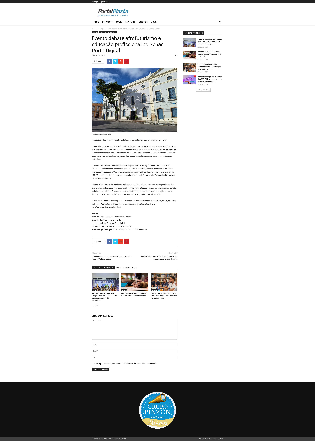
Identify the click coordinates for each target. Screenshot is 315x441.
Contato (220, 439)
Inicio (96, 22)
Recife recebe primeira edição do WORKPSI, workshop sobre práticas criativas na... (210, 79)
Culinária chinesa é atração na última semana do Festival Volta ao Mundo (111, 257)
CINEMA (124, 290)
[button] (220, 22)
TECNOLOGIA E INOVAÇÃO (108, 32)
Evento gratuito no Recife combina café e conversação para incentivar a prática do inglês (164, 295)
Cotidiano (130, 22)
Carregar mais (202, 90)
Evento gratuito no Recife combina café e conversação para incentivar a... (209, 66)
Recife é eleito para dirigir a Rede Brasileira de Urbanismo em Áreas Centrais (159, 257)
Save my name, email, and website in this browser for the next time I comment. (125, 364)
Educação (101, 29)
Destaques (107, 22)
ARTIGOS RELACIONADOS (103, 268)
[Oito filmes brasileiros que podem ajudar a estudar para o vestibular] (134, 282)
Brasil (119, 22)
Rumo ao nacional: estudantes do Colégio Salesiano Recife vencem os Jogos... (210, 41)
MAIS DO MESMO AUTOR (126, 268)
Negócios (143, 22)
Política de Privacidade (207, 439)
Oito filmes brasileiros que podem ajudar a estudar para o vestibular (210, 54)
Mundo (154, 22)
